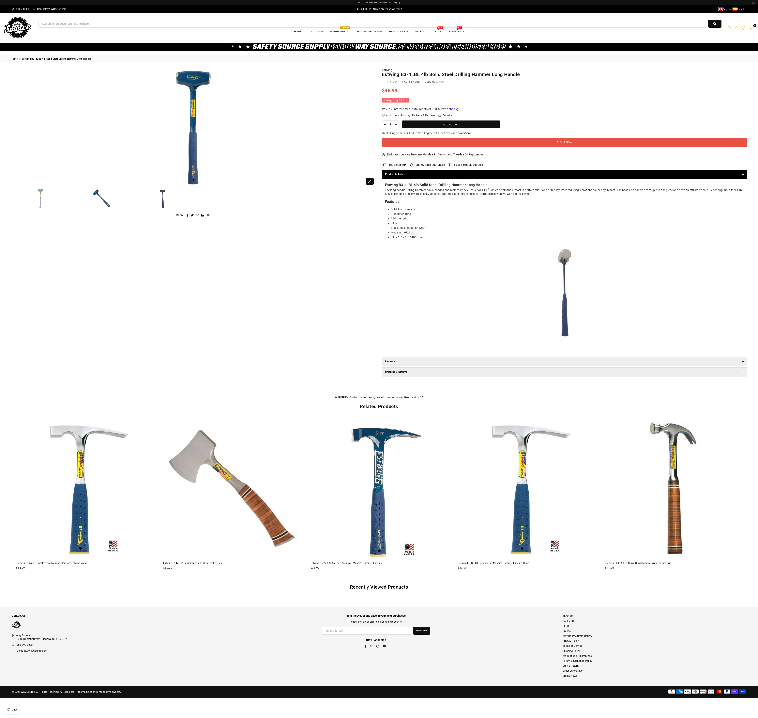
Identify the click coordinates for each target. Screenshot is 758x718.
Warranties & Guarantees (577, 655)
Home (297, 31)
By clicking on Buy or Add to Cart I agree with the (426, 133)
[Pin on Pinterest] (197, 215)
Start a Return (571, 665)
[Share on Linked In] (202, 215)
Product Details (394, 174)
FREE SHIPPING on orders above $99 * (380, 9)
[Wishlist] (743, 28)
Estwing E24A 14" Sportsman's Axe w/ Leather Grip (633, 563)
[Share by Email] (208, 215)
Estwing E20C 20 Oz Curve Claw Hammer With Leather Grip (491, 563)
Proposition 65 (413, 397)
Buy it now (564, 142)
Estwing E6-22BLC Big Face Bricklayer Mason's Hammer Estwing (199, 563)
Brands (567, 631)
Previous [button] (14, 127)
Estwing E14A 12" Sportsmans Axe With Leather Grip (45, 563)
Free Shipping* (396, 164)
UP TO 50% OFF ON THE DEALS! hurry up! (379, 2)
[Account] (736, 28)
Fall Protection (368, 31)
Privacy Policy (571, 640)
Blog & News (570, 675)
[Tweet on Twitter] (192, 215)
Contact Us (569, 621)
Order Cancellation (573, 670)
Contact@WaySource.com (51, 9)
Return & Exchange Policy (577, 660)
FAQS (566, 626)
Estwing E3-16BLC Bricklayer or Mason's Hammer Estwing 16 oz (346, 563)
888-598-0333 (23, 9)
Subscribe (421, 630)
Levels (420, 31)
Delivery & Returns (423, 115)
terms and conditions (457, 133)
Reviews (390, 361)
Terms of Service (572, 645)
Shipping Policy (571, 650)
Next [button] (372, 127)
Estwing (387, 70)
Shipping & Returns (396, 371)
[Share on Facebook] (187, 215)
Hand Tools (397, 31)
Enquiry (447, 115)
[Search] (729, 28)
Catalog (315, 31)
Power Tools (339, 30)
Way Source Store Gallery (577, 635)
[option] (193, 127)
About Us (568, 615)
